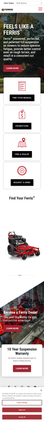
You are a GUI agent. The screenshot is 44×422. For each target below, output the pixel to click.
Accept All (22, 417)
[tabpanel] (22, 238)
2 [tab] (15, 276)
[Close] (41, 390)
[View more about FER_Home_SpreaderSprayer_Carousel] (22, 245)
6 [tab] (33, 276)
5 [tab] (28, 276)
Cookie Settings (22, 402)
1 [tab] (10, 276)
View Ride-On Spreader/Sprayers (15, 265)
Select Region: (9, 3)
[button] (40, 9)
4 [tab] (24, 276)
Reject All (22, 410)
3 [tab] (19, 276)
